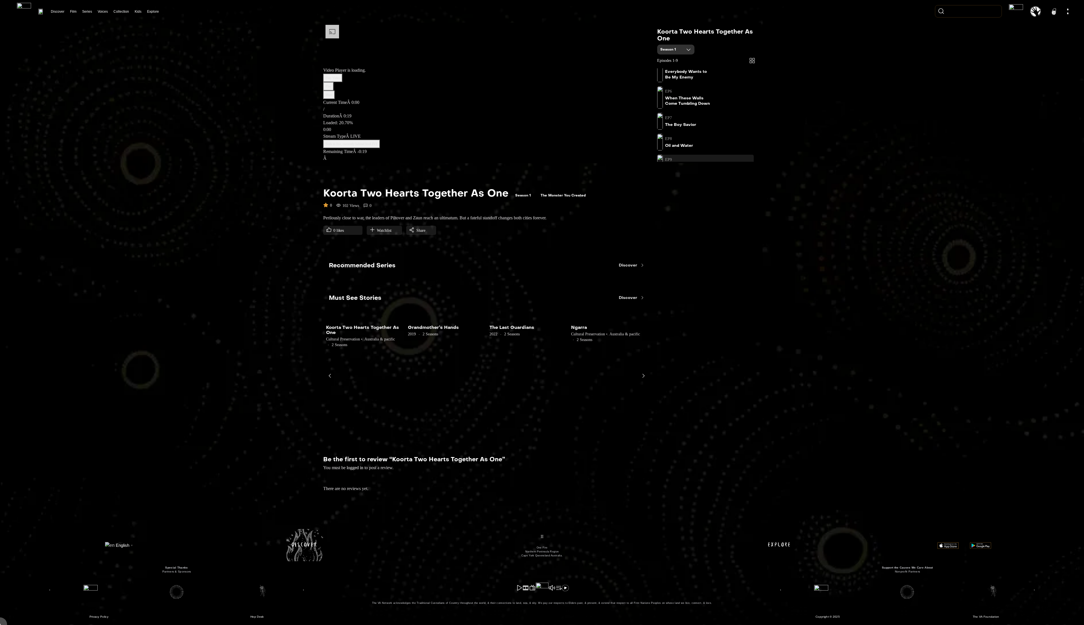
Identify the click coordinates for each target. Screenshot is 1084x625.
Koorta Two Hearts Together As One (705, 35)
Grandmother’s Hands (433, 327)
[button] (50, 590)
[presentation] (330, 375)
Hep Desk (257, 616)
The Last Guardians (511, 327)
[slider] (487, 126)
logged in (355, 467)
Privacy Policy (98, 616)
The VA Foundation (986, 616)
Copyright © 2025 (828, 616)
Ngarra (579, 327)
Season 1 (668, 49)
